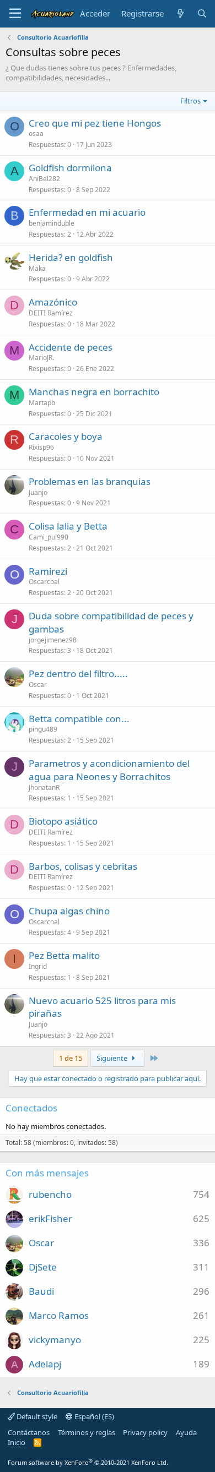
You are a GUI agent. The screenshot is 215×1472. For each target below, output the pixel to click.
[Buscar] (202, 13)
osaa (36, 133)
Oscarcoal (44, 581)
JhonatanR (44, 787)
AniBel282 (44, 178)
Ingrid (38, 966)
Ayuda (186, 1432)
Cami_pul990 (48, 537)
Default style (36, 1416)
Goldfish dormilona (70, 167)
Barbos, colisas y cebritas (83, 866)
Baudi (41, 1291)
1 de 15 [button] (70, 1058)
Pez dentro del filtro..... (78, 673)
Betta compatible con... (79, 718)
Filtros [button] (190, 101)
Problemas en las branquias (89, 481)
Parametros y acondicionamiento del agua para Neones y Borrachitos (109, 770)
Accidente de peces (70, 347)
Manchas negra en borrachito (94, 391)
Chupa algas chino (69, 910)
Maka (37, 268)
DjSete (43, 1267)
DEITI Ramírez (51, 313)
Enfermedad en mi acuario (87, 212)
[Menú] (15, 14)
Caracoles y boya (66, 436)
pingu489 (43, 729)
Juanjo (38, 492)
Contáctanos (29, 1432)
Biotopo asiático (63, 821)
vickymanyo (55, 1339)
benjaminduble (51, 223)
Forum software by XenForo (88, 1462)
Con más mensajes (47, 1172)
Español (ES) (93, 1416)
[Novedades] (180, 13)
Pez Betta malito (64, 955)
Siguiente (112, 1058)
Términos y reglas (86, 1432)
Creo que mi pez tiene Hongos (95, 123)
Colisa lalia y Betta (68, 526)
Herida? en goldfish (71, 257)
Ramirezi (48, 571)
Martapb (42, 402)
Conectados (31, 1108)
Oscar (38, 684)
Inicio (16, 1442)
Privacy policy (145, 1432)
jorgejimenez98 (53, 640)
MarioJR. (41, 357)
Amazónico (53, 302)
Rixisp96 (41, 447)
